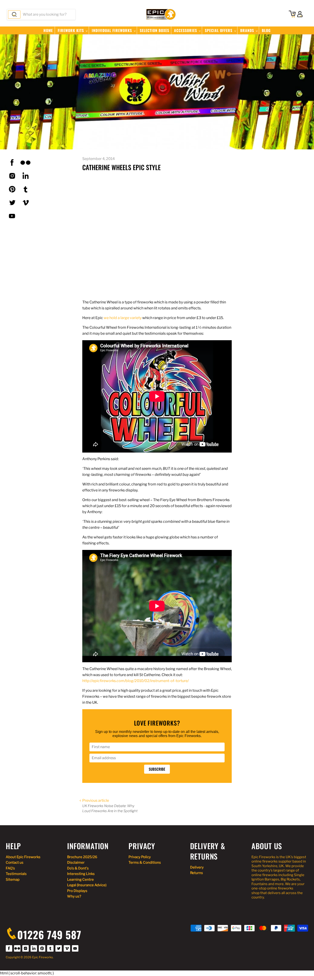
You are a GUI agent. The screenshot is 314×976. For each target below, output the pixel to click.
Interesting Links (81, 874)
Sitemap (13, 879)
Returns (196, 873)
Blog (266, 30)
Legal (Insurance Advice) (86, 885)
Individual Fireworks (112, 30)
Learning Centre (80, 879)
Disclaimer (76, 862)
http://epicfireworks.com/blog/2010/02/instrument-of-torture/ (135, 681)
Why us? (74, 896)
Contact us (14, 862)
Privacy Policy (139, 857)
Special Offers (219, 30)
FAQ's (10, 868)
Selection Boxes (154, 30)
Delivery (197, 867)
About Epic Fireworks (23, 857)
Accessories (186, 30)
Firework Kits (71, 30)
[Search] (14, 14)
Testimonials (16, 874)
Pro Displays (77, 891)
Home (48, 30)
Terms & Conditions (144, 862)
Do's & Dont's (78, 868)
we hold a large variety (123, 318)
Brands (247, 30)
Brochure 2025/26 (82, 857)
